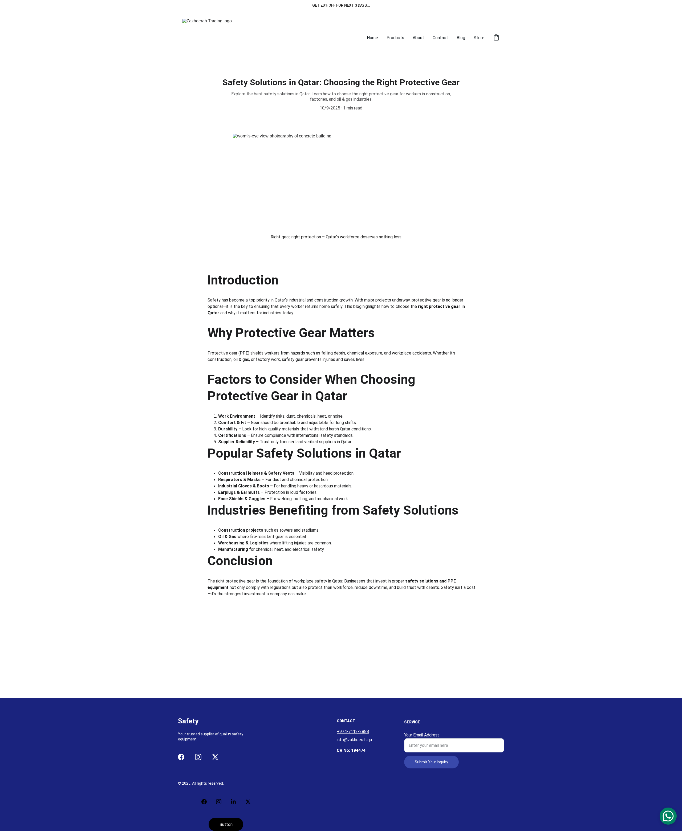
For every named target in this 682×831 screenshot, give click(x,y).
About (418, 37)
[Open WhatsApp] (668, 816)
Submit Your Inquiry (431, 762)
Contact (440, 37)
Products (395, 37)
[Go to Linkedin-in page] (236, 801)
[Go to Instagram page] (198, 757)
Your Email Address (422, 735)
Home (372, 37)
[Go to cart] (496, 38)
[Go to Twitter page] (215, 757)
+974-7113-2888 (353, 731)
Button (226, 824)
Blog (461, 37)
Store (479, 37)
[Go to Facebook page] (181, 757)
